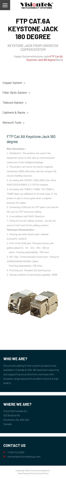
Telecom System (13, 102)
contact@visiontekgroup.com (23, 456)
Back (59, 59)
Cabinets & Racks (14, 112)
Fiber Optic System (15, 92)
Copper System (22, 56)
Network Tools (12, 122)
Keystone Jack (40, 56)
